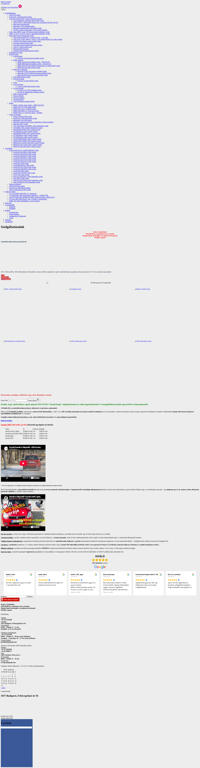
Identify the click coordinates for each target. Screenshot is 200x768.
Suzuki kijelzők (18, 99)
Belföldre (12, 207)
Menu (3, 9)
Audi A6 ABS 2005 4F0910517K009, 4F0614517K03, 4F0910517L (32, 197)
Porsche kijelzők (18, 79)
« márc (3, 688)
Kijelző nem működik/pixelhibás (20, 188)
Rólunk (7, 210)
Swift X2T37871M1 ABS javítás (24, 173)
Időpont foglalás (6, 421)
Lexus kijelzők (18, 84)
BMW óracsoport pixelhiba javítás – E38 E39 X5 (34, 62)
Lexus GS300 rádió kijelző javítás (29, 86)
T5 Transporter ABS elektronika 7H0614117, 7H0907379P (28, 195)
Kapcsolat (8, 203)
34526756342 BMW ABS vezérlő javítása (27, 141)
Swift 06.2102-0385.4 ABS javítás (24, 152)
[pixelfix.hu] (5, 3)
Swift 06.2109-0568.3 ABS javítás (24, 169)
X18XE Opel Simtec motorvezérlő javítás (27, 41)
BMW (11, 103)
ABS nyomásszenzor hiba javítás (20, 190)
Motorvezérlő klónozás (20, 49)
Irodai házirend (14, 214)
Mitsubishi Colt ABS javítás (22, 120)
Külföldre (12, 208)
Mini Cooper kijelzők (20, 94)
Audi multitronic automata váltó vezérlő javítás (28, 21)
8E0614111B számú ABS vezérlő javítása (27, 146)
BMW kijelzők (18, 60)
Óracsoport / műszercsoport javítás (20, 17)
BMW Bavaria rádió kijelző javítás (29, 67)
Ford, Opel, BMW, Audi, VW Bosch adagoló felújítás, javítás (29, 32)
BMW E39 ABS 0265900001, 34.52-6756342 (24, 201)
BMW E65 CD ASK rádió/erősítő (24, 107)
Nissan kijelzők (18, 96)
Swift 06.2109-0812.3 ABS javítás (24, 158)
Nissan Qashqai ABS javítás (22, 116)
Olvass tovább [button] (89, 592)
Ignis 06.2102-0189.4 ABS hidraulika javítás (28, 180)
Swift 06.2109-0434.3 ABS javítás (24, 156)
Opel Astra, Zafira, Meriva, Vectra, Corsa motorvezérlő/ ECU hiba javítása (37, 39)
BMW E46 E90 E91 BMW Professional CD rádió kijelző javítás (39, 66)
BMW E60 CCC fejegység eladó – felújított (27, 113)
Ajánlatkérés (5, 277)
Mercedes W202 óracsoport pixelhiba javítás (32, 71)
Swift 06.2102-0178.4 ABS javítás (24, 160)
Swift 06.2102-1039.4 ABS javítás (24, 167)
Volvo (15, 83)
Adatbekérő (9, 222)
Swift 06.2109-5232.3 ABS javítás (24, 161)
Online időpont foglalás (10, 599)
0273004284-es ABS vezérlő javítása (25, 135)
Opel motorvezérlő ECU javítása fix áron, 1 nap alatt (30, 37)
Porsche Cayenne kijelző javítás (28, 81)
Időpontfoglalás (6, 279)
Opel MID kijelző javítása (21, 77)
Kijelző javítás (14, 54)
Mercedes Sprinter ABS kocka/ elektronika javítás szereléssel (33, 122)
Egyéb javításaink (15, 114)
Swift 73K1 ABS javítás (21, 175)
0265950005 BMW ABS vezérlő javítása (26, 133)
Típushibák (8, 148)
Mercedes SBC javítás (20, 124)
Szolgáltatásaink (10, 13)
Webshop (8, 220)
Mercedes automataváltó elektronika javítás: (27, 28)
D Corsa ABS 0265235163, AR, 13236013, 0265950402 (28, 199)
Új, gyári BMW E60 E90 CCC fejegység (22, 193)
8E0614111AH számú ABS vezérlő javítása (27, 145)
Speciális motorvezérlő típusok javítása (26, 51)
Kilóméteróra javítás (15, 52)
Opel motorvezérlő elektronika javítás (21, 36)
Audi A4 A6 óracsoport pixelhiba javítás (31, 58)
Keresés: (3, 596)
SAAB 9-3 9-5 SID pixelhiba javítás (29, 90)
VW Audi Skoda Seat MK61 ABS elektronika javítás (30, 126)
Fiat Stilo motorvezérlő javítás (23, 43)
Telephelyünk (13, 212)
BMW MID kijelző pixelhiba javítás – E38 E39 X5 (34, 64)
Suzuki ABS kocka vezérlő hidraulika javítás (24, 150)
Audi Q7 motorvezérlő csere (22, 47)
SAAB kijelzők (18, 88)
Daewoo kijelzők (19, 98)
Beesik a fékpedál (15, 184)
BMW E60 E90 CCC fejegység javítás (26, 111)
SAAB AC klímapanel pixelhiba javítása (31, 92)
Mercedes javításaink (20, 69)
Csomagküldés (10, 205)
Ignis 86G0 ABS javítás (21, 178)
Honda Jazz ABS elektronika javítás (25, 118)
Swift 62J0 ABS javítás (21, 171)
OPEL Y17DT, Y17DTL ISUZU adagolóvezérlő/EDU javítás (29, 34)
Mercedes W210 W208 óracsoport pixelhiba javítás (34, 73)
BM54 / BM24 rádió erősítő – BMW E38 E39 (28, 105)
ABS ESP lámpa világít (17, 186)
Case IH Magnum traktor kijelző (24, 101)
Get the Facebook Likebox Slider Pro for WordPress (19, 727)
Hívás (3, 275)
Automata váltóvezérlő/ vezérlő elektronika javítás (25, 19)
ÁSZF (11, 218)
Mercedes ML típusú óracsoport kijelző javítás (33, 75)
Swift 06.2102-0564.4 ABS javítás (24, 154)
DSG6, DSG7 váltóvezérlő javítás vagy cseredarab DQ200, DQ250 (35, 22)
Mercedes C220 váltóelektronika (24, 26)
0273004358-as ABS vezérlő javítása (25, 137)
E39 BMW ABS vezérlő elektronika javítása (27, 128)
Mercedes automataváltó (21, 24)
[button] (198, 584)
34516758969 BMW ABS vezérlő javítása (27, 139)
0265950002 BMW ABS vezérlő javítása (26, 130)
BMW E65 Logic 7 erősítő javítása (24, 109)
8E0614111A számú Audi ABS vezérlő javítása (28, 143)
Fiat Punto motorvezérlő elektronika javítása (27, 45)
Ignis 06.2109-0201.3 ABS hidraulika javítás (28, 177)
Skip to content (6, 2)
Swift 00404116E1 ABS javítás (23, 165)
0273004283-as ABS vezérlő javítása (25, 131)
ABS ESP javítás (14, 15)
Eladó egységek (10, 192)
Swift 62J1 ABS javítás (21, 163)
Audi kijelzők (17, 56)
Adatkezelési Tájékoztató (17, 216)
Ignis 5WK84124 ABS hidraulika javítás (26, 182)
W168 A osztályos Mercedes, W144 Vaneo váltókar (30, 30)
